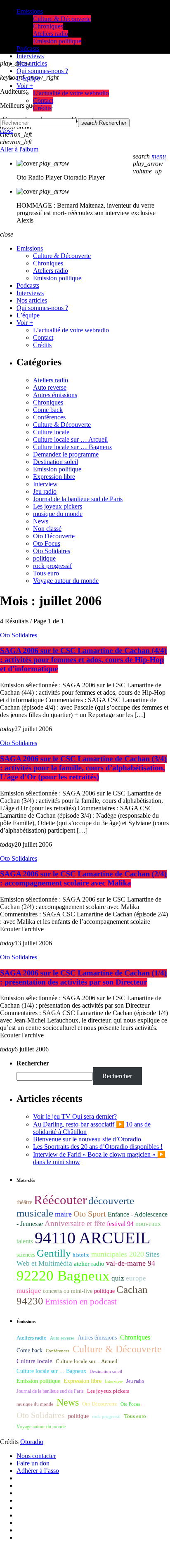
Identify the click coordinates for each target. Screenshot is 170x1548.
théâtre (24, 1202)
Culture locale (51, 432)
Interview (45, 484)
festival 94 (120, 1223)
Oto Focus (46, 543)
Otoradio (31, 1441)
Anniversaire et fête (75, 1223)
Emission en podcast (81, 1302)
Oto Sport (89, 1213)
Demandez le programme (66, 454)
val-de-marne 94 (130, 1263)
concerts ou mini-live (67, 1291)
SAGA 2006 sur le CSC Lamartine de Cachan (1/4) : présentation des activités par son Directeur (83, 978)
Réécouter (60, 1200)
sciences (26, 1255)
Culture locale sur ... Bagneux (51, 1371)
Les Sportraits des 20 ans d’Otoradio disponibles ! (98, 1146)
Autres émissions (55, 394)
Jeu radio (45, 491)
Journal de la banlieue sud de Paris (78, 498)
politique (44, 558)
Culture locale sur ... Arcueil (87, 1361)
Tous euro (46, 573)
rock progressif (52, 565)
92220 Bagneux (63, 1275)
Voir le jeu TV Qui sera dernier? (75, 1116)
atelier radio (89, 1263)
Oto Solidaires (51, 550)
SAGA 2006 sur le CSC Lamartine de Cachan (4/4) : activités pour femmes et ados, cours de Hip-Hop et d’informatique (83, 659)
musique (29, 1291)
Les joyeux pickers (57, 506)
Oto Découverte (54, 536)
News (40, 521)
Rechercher (103, 123)
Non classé (47, 528)
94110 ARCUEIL (92, 1237)
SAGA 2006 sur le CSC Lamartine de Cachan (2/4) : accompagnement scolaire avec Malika (83, 879)
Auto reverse (49, 387)
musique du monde (58, 513)
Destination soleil (55, 461)
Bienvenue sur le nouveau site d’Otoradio (87, 1139)
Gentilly (54, 1253)
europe (136, 1278)
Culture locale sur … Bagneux (72, 446)
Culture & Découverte (62, 424)
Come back (48, 409)
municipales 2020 (117, 1254)
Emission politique (57, 469)
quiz (117, 1278)
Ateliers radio (50, 379)
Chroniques (48, 402)
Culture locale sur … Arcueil (70, 439)
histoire (81, 1255)
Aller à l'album (19, 149)
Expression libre (54, 476)
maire (63, 1214)
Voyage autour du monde (66, 580)
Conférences (49, 417)
